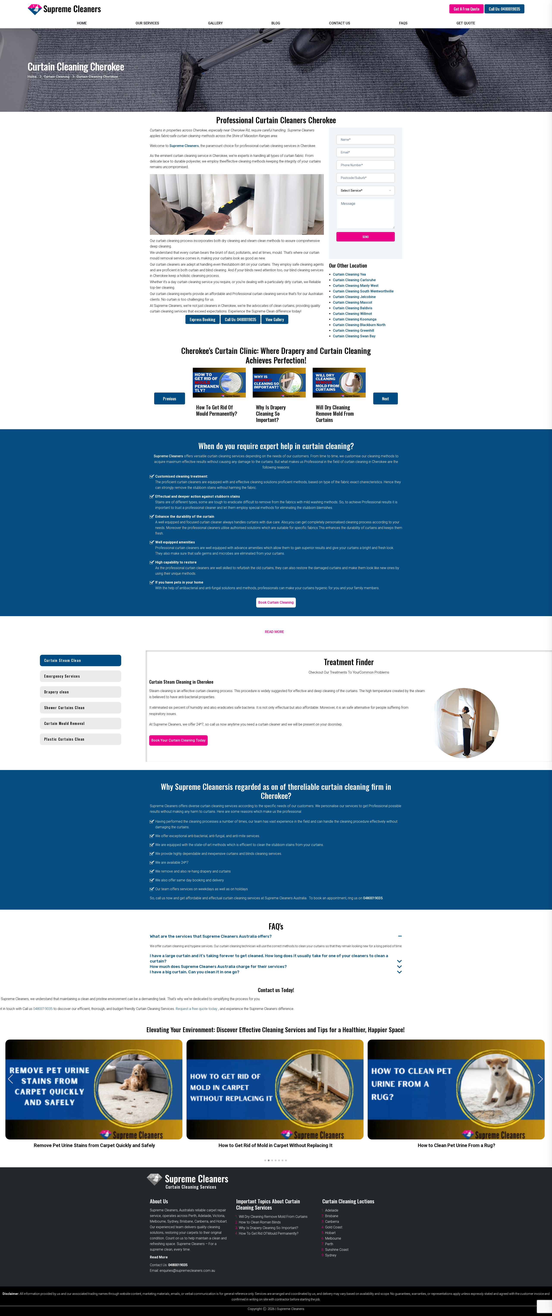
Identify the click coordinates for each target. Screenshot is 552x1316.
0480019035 (373, 898)
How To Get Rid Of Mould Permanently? (268, 1233)
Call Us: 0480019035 (504, 9)
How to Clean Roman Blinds (260, 1222)
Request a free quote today (197, 1009)
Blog (275, 23)
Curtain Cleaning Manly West (355, 286)
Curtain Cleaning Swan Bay (354, 336)
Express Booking (202, 319)
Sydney (330, 1255)
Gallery (215, 23)
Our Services (147, 23)
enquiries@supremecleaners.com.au (187, 1271)
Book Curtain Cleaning (276, 602)
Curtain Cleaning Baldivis (352, 308)
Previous (169, 398)
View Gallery (275, 319)
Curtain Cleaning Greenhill (353, 330)
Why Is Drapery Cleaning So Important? (268, 1228)
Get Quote (465, 23)
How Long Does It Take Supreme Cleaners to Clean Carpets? (460, 1145)
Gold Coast (333, 1227)
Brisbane (331, 1216)
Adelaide (331, 1210)
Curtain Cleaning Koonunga (354, 319)
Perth (329, 1244)
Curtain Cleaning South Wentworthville (363, 291)
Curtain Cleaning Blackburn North (359, 325)
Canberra (332, 1222)
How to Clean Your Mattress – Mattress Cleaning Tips (279, 1145)
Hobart (330, 1233)
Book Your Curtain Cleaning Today (178, 740)
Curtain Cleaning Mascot (352, 302)
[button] (540, 1079)
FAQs (403, 23)
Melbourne (333, 1238)
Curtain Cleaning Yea (349, 274)
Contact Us (339, 23)
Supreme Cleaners (184, 146)
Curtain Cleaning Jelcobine (354, 297)
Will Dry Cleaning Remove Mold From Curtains (273, 1217)
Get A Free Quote (466, 9)
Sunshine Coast (336, 1250)
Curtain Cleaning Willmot (352, 314)
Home (82, 23)
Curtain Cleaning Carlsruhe (354, 280)
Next (385, 398)
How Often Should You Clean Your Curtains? (98, 1145)
